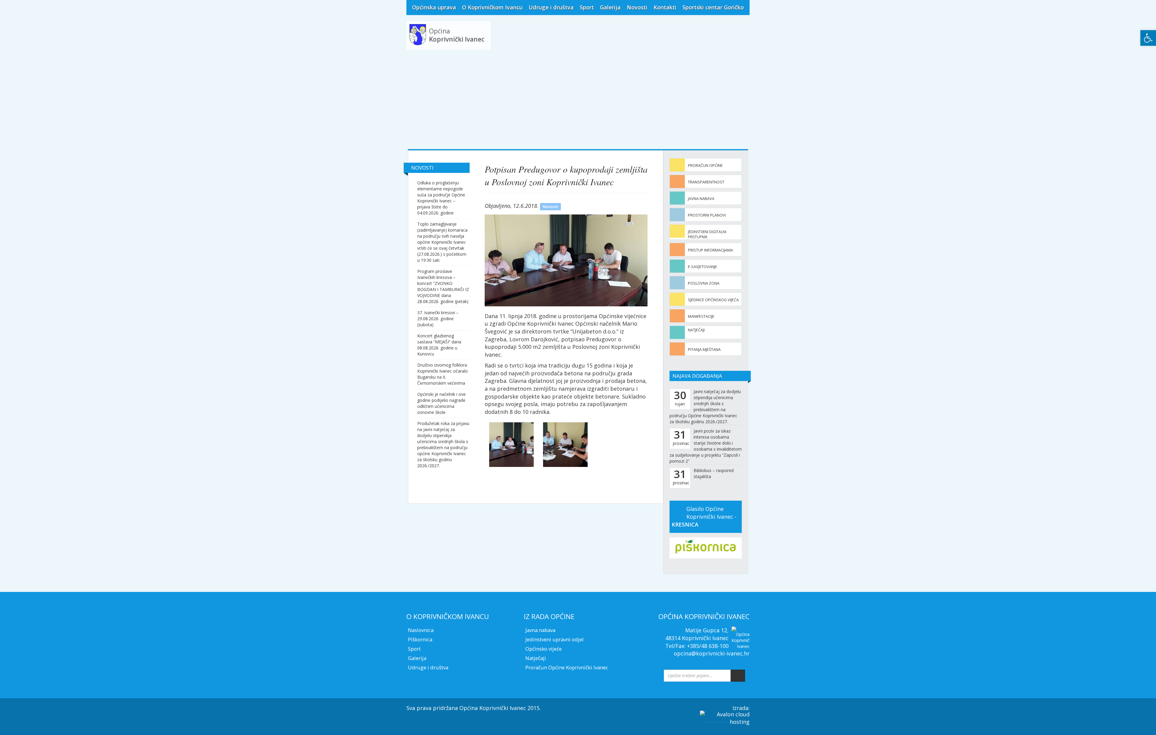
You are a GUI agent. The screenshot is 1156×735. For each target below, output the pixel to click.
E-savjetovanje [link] (702, 266)
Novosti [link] (637, 7)
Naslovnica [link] (421, 630)
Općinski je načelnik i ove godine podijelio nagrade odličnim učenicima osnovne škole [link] (441, 403)
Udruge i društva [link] (551, 7)
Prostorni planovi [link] (707, 215)
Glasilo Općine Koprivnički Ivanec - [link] (704, 516)
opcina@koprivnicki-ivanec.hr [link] (712, 653)
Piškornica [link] (420, 639)
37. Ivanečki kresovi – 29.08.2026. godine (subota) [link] (437, 318)
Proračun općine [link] (705, 165)
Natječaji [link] (696, 330)
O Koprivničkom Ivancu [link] (492, 7)
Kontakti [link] (665, 7)
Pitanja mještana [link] (704, 349)
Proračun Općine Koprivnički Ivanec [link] (566, 667)
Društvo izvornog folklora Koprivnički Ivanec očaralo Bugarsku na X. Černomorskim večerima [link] (442, 374)
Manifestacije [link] (701, 316)
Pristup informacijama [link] (710, 250)
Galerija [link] (610, 7)
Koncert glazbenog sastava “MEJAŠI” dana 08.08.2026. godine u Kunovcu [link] (439, 345)
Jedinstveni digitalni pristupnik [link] (707, 234)
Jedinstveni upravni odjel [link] (554, 639)
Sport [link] (587, 7)
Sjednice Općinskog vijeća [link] (713, 299)
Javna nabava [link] (701, 198)
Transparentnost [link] (706, 182)
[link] (1148, 38)
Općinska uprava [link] (434, 7)
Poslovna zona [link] (703, 283)
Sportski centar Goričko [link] (713, 7)
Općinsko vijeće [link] (543, 648)
